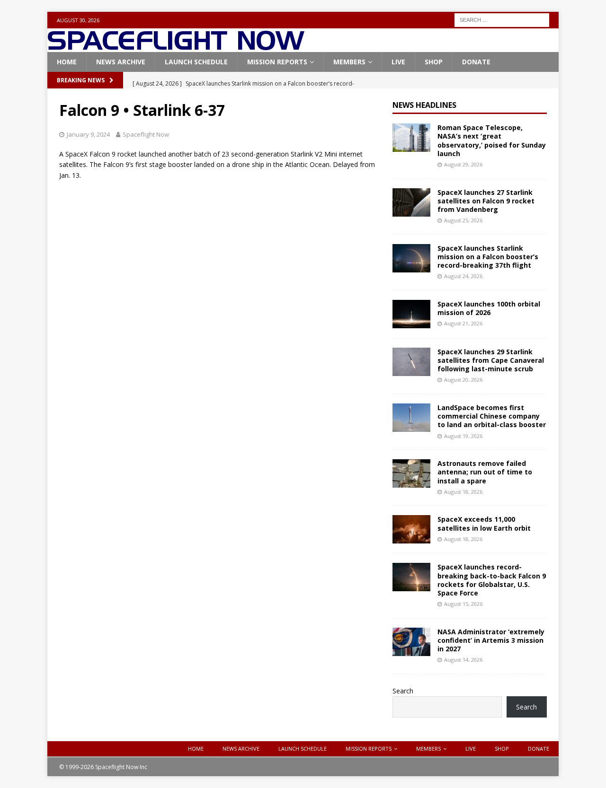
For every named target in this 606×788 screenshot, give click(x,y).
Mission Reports (277, 61)
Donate (476, 61)
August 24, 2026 (463, 276)
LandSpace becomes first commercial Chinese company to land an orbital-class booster (491, 416)
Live (398, 61)
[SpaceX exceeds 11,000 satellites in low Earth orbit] (411, 529)
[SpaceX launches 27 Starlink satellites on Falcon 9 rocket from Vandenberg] (411, 202)
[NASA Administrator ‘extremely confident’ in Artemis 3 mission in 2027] (411, 642)
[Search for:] (501, 19)
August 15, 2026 (463, 603)
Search (402, 690)
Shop (434, 61)
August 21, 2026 (463, 323)
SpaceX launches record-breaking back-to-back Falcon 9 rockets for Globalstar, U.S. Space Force (491, 579)
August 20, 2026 (463, 379)
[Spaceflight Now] (175, 46)
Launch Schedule (196, 61)
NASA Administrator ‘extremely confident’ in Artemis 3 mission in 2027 (490, 640)
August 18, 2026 (463, 491)
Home (67, 61)
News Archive (120, 61)
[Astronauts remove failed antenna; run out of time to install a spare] (411, 473)
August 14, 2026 (463, 659)
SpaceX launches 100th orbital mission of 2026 (488, 308)
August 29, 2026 (463, 164)
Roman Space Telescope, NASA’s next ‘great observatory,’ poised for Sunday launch (491, 140)
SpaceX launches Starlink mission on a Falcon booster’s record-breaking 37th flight (487, 257)
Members (349, 61)
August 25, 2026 (463, 220)
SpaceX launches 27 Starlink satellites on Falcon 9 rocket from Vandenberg (486, 201)
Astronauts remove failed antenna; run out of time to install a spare (484, 472)
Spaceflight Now (146, 134)
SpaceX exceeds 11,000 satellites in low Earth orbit (484, 523)
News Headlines (424, 105)
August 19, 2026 (463, 435)
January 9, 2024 (88, 134)
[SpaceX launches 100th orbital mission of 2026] (411, 314)
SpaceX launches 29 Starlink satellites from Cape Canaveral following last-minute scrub (490, 360)
